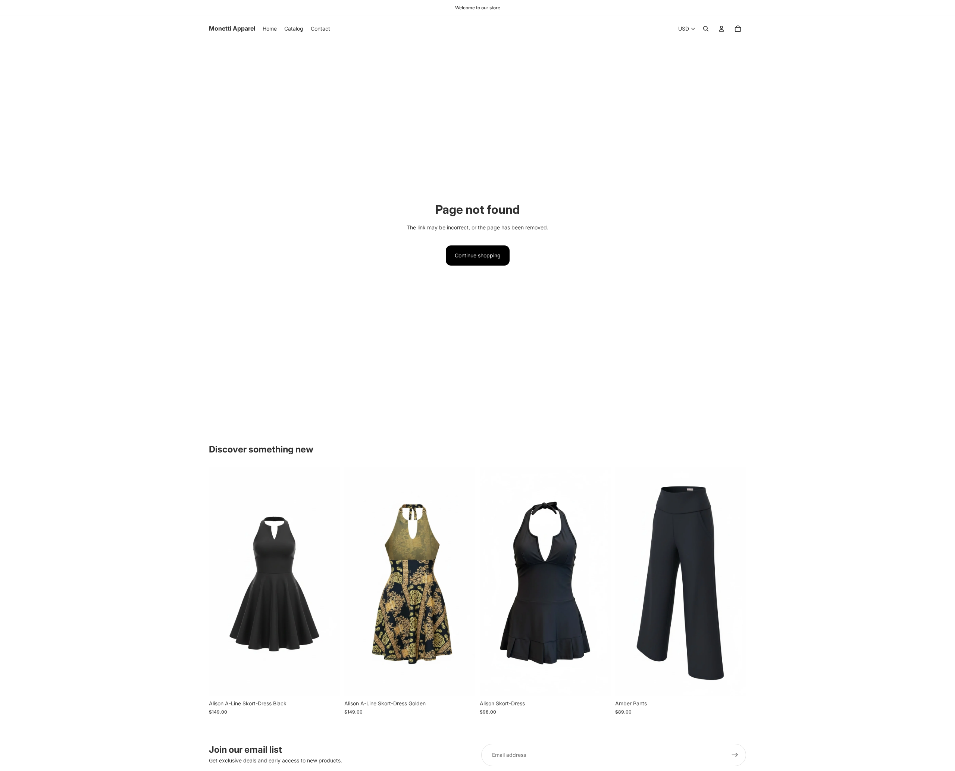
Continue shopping (478, 255)
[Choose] (328, 685)
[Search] (706, 29)
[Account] (721, 29)
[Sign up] (735, 755)
